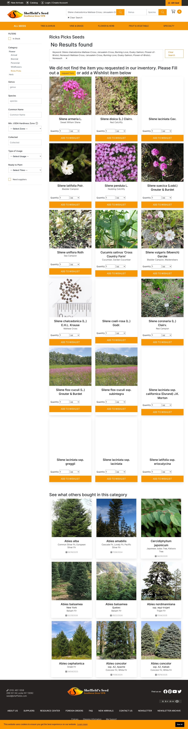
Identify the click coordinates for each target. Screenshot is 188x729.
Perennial (15, 63)
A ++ (172, 701)
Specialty (168, 26)
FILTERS (12, 33)
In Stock (16, 38)
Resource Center (50, 710)
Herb (11, 74)
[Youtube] (174, 691)
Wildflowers (16, 67)
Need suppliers (20, 179)
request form (68, 73)
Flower (12, 51)
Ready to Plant (15, 164)
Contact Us (125, 710)
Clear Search (75, 17)
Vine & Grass (76, 26)
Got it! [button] (180, 724)
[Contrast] (178, 701)
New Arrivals (105, 710)
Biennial (14, 59)
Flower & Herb (106, 26)
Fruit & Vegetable (139, 26)
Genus (11, 82)
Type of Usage (15, 151)
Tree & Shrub (48, 26)
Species (12, 95)
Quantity (55, 131)
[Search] (120, 12)
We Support (111, 719)
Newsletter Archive (169, 710)
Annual (14, 55)
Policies (74, 719)
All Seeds (20, 26)
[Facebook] (165, 691)
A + (166, 701)
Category (12, 47)
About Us (12, 710)
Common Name (15, 109)
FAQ (91, 710)
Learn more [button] (82, 724)
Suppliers (29, 710)
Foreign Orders (74, 710)
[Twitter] (180, 691)
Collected (13, 137)
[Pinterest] (170, 691)
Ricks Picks (16, 71)
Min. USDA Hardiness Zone (21, 123)
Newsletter (145, 710)
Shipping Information (92, 719)
